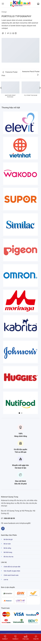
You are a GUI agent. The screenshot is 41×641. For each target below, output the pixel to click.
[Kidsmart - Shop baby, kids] (20, 3)
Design (4, 12)
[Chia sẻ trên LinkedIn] (16, 33)
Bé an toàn (7, 544)
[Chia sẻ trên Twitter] (8, 33)
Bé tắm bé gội (8, 539)
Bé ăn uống (7, 548)
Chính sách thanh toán (11, 575)
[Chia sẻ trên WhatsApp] (3, 33)
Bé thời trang (8, 552)
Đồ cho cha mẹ (8, 557)
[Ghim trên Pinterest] (13, 33)
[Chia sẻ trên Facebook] (5, 33)
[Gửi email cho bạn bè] (10, 33)
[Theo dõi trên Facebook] (3, 528)
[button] (3, 3)
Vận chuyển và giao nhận (12, 571)
